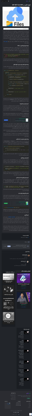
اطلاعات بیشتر (23, 306)
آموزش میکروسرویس (13, 398)
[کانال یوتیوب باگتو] (15, 412)
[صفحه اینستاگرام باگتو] (16, 412)
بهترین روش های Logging (8, 294)
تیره (15, 414)
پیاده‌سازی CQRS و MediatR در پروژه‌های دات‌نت (20, 120)
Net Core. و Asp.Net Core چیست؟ (8, 322)
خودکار (13, 414)
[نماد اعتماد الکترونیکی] (7, 405)
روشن (18, 414)
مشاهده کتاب (5, 203)
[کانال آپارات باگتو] (13, 412)
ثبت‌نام (4, 246)
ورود (8, 246)
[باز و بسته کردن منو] (29, 1)
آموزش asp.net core (13, 395)
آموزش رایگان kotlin (13, 399)
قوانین (29, 405)
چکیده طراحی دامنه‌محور (22, 203)
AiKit (28, 398)
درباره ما (29, 406)
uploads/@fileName (10, 207)
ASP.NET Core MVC (11, 217)
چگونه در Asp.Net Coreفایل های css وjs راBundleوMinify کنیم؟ (8, 308)
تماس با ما (29, 407)
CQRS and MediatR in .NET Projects (20, 119)
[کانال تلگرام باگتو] (18, 412)
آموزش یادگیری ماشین (12, 394)
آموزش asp (5, 41)
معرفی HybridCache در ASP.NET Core (8, 281)
